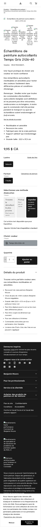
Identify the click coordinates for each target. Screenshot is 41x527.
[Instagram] (9, 363)
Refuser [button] (11, 523)
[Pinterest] (25, 363)
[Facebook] (4, 363)
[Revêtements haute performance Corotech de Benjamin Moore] (14, 426)
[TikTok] (14, 367)
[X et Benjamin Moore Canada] (30, 363)
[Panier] (35, 3)
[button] (30, 3)
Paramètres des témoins (13, 517)
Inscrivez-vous (9, 349)
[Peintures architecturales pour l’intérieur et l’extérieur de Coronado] (14, 462)
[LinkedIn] (9, 367)
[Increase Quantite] (13, 259)
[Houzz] (4, 367)
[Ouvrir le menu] (5, 3)
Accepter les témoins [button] (29, 522)
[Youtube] (19, 363)
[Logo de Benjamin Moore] (20, 3)
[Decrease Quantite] (5, 259)
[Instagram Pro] (14, 363)
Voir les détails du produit (12, 119)
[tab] (7, 35)
